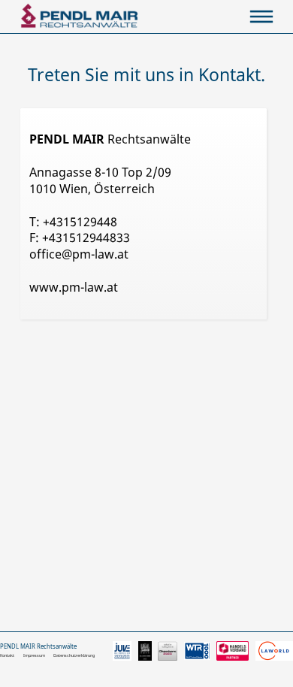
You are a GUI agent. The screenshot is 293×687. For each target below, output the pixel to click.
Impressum (34, 655)
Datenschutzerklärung (74, 655)
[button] (261, 16)
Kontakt (7, 655)
